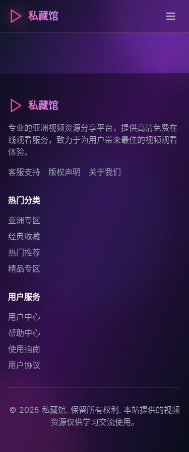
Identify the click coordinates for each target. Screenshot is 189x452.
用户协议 (24, 365)
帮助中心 (24, 333)
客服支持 (24, 172)
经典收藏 (24, 236)
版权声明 (64, 172)
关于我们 (105, 172)
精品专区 (24, 268)
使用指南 (24, 349)
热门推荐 (24, 252)
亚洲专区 (24, 220)
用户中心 (24, 317)
